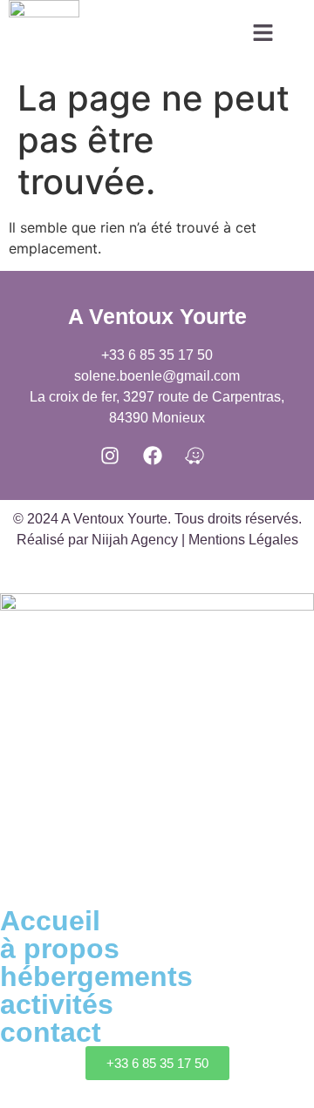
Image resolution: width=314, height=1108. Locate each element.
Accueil (50, 920)
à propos (59, 948)
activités (56, 1004)
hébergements (96, 976)
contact (50, 1032)
